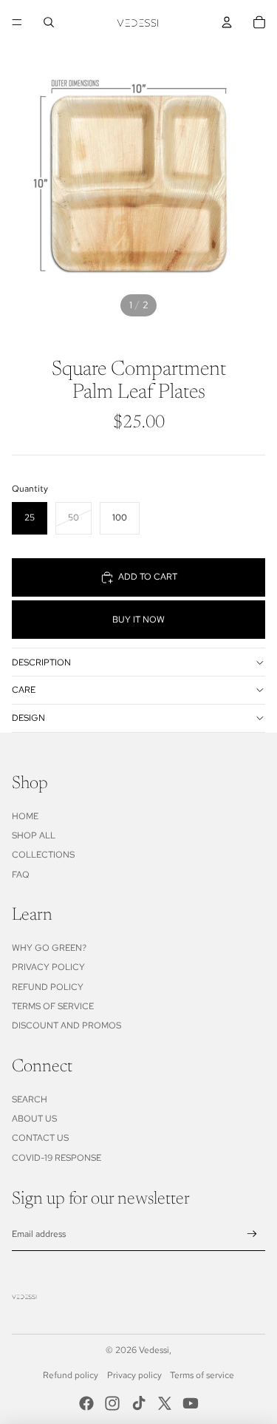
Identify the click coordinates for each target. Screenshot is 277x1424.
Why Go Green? (49, 948)
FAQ (21, 875)
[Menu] (17, 22)
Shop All (33, 835)
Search (29, 1099)
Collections (43, 855)
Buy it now (138, 619)
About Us (34, 1119)
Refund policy (70, 1375)
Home (25, 816)
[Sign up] (252, 1234)
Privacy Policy (48, 967)
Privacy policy (134, 1375)
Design (28, 718)
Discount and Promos (66, 1025)
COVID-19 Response (56, 1158)
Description (41, 662)
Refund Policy (47, 987)
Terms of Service (53, 1006)
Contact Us (40, 1138)
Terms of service (202, 1375)
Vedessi (154, 1350)
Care (23, 690)
